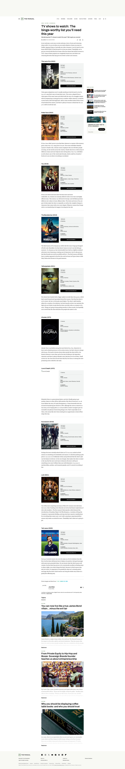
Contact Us (65, 758)
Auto (100, 18)
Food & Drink (69, 18)
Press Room (64, 763)
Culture (75, 18)
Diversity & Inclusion (44, 763)
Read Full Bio (49, 593)
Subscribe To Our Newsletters (24, 758)
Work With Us (36, 763)
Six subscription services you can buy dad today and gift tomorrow (100, 96)
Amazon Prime (50, 47)
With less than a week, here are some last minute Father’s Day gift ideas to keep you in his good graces (100, 102)
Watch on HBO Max (71, 86)
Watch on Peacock (71, 137)
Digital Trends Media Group (23, 763)
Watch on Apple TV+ (71, 552)
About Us (42, 758)
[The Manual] (27, 19)
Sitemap (69, 763)
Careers (31, 763)
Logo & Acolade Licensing (23, 760)
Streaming (43, 599)
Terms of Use (51, 763)
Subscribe (102, 129)
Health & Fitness (82, 18)
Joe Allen (44, 39)
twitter (83, 587)
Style (58, 18)
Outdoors (90, 18)
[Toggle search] (105, 19)
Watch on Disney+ (71, 239)
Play (50, 76)
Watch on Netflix (71, 188)
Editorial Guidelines (88, 758)
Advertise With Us (44, 760)
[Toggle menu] (19, 18)
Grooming (63, 18)
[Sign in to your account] (104, 19)
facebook (81, 587)
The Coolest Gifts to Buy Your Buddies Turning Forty (100, 112)
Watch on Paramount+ (71, 290)
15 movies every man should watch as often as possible (100, 91)
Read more (44, 647)
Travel (95, 18)
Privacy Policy (90, 132)
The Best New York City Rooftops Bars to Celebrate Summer (99, 106)
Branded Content (66, 760)
